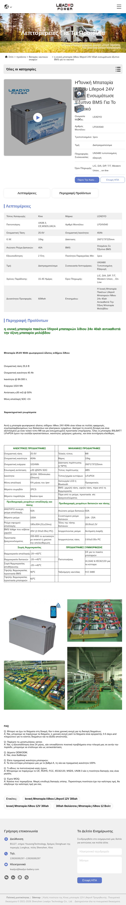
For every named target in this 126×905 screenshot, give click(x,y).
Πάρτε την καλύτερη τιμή (91, 179)
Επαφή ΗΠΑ (89, 880)
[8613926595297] (20, 878)
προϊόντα (21, 57)
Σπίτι (11, 57)
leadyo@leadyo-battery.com (24, 869)
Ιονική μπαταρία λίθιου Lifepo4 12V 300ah (51, 798)
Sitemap (36, 897)
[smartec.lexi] (26, 878)
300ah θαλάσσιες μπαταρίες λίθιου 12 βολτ (83, 806)
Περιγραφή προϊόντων (75, 193)
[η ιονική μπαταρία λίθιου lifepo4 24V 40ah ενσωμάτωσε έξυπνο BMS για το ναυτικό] (38, 117)
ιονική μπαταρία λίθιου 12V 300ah (27, 806)
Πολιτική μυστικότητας (17, 897)
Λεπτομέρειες (27, 193)
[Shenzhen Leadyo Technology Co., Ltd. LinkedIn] (13, 878)
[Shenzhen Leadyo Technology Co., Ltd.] (64, 6)
